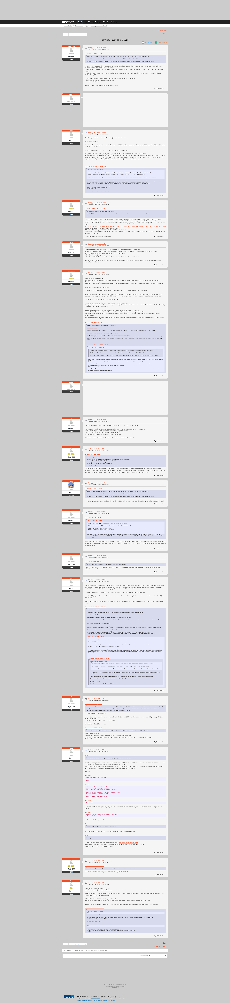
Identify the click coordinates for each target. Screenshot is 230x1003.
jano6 (71, 130)
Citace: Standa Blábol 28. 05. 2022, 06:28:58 (95, 607)
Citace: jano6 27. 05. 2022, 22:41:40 (93, 322)
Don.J (71, 578)
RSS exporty (111, 1000)
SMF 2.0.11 (107, 984)
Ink (71, 418)
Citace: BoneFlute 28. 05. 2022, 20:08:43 (94, 866)
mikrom (71, 201)
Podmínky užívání (92, 1000)
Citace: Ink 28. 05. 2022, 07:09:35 (93, 454)
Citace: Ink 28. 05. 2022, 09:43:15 (93, 561)
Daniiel (113, 986)
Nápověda (87, 22)
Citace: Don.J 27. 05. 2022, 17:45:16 (93, 53)
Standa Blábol (71, 46)
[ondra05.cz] (71, 495)
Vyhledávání (96, 22)
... (81, 34)
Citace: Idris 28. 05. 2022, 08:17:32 (93, 517)
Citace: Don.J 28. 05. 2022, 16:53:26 (93, 704)
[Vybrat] (89, 775)
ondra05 (71, 481)
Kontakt (79, 1000)
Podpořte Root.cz (102, 1000)
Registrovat (114, 22)
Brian (123, 986)
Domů (80, 22)
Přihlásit (105, 22)
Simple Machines (121, 984)
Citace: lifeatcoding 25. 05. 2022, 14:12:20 (95, 208)
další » (165, 30)
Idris (71, 447)
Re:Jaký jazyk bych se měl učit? (97, 48)
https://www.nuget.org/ (92, 141)
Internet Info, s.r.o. (95, 998)
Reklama (71, 94)
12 (85, 34)
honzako (71, 242)
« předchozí (161, 30)
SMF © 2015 (114, 984)
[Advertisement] (115, 9)
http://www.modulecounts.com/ (128, 842)
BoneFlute (71, 696)
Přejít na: (143, 955)
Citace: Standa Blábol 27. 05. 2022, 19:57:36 (95, 166)
